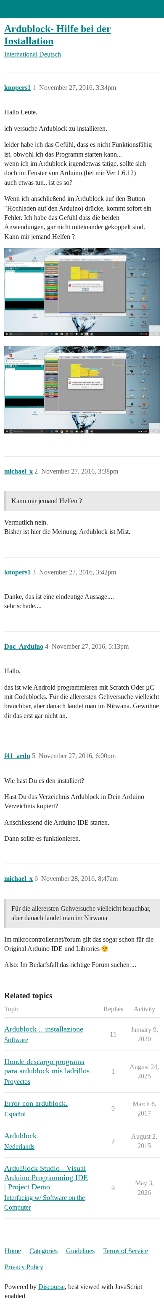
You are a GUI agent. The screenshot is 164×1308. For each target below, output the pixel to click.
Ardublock (20, 1136)
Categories (43, 1250)
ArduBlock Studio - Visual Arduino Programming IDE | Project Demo (46, 1177)
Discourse (51, 1286)
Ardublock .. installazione (43, 1029)
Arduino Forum (25, 8)
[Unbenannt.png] (82, 389)
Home (13, 1250)
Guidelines (80, 1250)
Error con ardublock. (36, 1103)
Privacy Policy (24, 1266)
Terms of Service (125, 1250)
